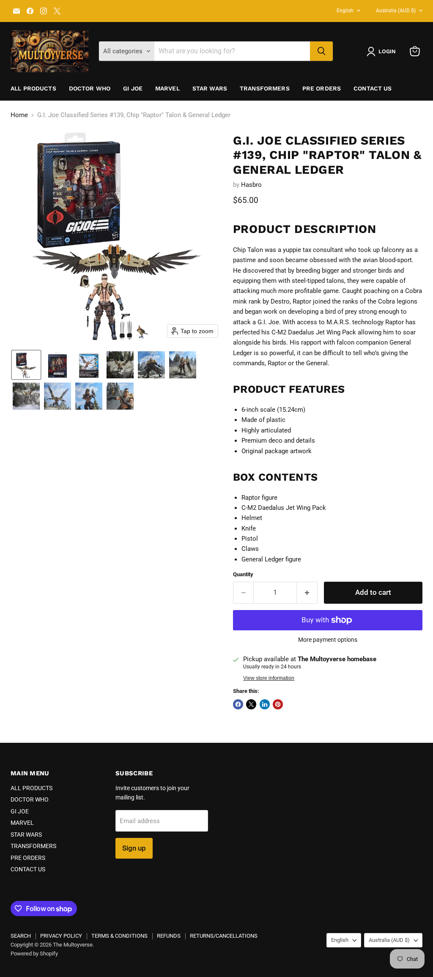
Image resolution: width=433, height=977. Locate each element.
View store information (268, 678)
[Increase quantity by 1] (307, 592)
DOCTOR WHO (89, 88)
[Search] (321, 51)
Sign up (134, 848)
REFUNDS (169, 936)
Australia (396, 11)
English (345, 11)
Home (19, 115)
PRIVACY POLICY (61, 936)
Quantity (243, 574)
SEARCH (21, 936)
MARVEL (167, 88)
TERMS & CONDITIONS (119, 936)
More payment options (327, 639)
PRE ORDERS (321, 88)
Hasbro (251, 185)
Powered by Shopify (34, 953)
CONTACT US (373, 88)
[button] (383, 52)
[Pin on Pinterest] (278, 704)
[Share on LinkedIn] (265, 704)
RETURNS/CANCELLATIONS (224, 936)
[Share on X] (251, 704)
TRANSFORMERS (265, 88)
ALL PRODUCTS (33, 88)
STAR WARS (209, 88)
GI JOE (133, 88)
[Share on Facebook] (238, 704)
